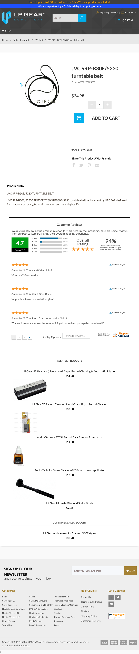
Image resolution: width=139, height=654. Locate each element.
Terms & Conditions (91, 601)
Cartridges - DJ (8, 600)
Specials (57, 613)
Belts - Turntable (21, 40)
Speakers (58, 609)
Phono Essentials (61, 596)
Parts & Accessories (37, 625)
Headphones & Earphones (13, 609)
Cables (32, 596)
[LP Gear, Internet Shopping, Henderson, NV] (89, 626)
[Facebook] (111, 597)
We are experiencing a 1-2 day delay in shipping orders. (69, 6)
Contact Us (130, 12)
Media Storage (35, 621)
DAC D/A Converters (38, 609)
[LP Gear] (23, 17)
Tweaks (57, 625)
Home (5, 40)
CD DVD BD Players (38, 600)
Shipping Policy (89, 616)
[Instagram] (111, 604)
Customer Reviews (91, 620)
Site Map (85, 611)
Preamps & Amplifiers (63, 600)
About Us (86, 597)
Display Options (51, 337)
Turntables (7, 625)
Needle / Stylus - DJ (10, 613)
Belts (4, 596)
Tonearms (58, 621)
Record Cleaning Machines (66, 605)
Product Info (15, 186)
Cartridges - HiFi (9, 605)
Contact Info (87, 606)
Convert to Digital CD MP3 (41, 605)
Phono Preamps (9, 621)
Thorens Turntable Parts (64, 617)
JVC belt (38, 40)
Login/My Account (109, 12)
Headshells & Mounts (38, 617)
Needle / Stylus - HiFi (11, 617)
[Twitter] (118, 597)
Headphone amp (36, 613)
